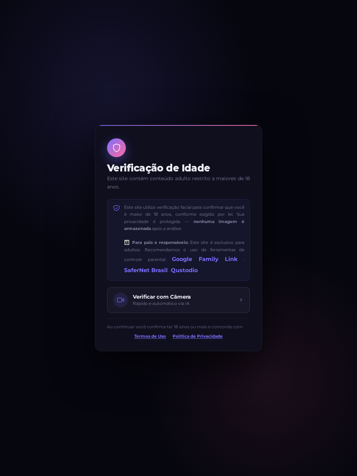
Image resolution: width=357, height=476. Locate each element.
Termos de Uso (150, 336)
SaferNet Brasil (146, 270)
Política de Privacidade (198, 336)
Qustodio (184, 270)
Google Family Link (204, 259)
